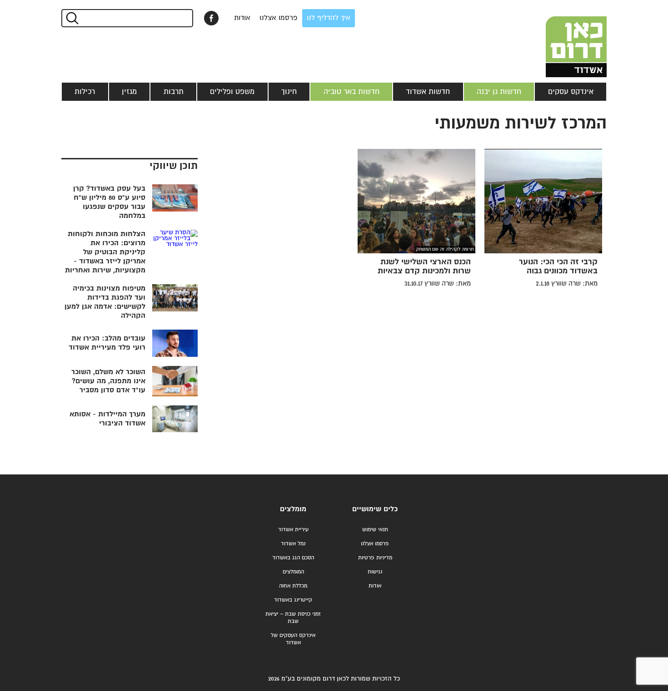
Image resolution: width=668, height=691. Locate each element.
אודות (242, 18)
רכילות (85, 92)
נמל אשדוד (293, 543)
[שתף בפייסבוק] (211, 18)
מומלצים (293, 509)
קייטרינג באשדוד (293, 599)
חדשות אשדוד (428, 92)
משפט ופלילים (232, 92)
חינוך (289, 92)
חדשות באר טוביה (351, 92)
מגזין (129, 92)
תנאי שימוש (375, 529)
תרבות (174, 92)
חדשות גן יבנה (499, 92)
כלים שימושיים (375, 509)
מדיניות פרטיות (375, 557)
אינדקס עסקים (570, 92)
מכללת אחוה (293, 585)
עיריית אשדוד (293, 529)
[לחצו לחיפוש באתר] (71, 18)
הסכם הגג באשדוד (293, 557)
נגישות (375, 571)
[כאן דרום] (561, 38)
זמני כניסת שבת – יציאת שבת (293, 618)
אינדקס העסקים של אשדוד (293, 639)
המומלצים (293, 571)
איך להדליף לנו (328, 18)
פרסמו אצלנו (278, 18)
